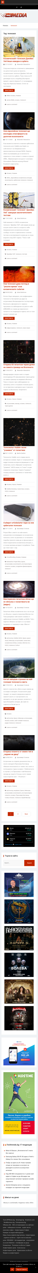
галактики (20, 489)
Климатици (7, 1245)
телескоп (23, 100)
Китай (7, 720)
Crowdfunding (11, 557)
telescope (12, 640)
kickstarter (10, 561)
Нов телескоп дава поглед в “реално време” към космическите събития (16, 286)
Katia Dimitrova (21, 218)
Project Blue (17, 561)
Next (26, 814)
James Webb (10, 100)
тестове (24, 254)
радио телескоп (10, 723)
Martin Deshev (21, 453)
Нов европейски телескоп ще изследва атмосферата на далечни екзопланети (16, 134)
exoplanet (17, 790)
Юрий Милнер (25, 797)
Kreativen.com (29, 1220)
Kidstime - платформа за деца (19, 1243)
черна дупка (9, 406)
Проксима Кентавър (22, 795)
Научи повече (22, 1269)
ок (12, 1269)
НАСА (6, 491)
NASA (20, 638)
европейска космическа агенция (21, 178)
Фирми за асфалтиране (11, 1253)
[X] (21, 7)
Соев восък (21, 1248)
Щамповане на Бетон (24, 1250)
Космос (13, 95)
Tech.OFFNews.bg (9, 1220)
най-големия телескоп (22, 720)
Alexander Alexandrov (23, 64)
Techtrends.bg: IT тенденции (19, 1145)
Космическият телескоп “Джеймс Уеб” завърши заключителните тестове (18, 212)
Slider (8, 95)
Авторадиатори (20, 1240)
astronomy (10, 638)
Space (23, 561)
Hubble (9, 489)
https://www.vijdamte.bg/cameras (14, 1235)
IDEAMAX (10, 1240)
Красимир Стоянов (23, 528)
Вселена (14, 489)
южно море (26, 328)
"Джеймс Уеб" (11, 254)
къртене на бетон (9, 1237)
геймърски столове (14, 1227)
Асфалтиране (30, 1235)
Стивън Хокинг (10, 797)
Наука (14, 399)
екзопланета (9, 180)
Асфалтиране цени (9, 1248)
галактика (26, 640)
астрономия (10, 403)
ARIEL (8, 178)
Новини (18, 95)
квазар (17, 403)
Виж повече (9, 90)
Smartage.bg (20, 1220)
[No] (36, 1267)
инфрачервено (11, 328)
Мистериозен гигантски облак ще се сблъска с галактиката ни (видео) (18, 602)
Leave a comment (12, 104)
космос (17, 100)
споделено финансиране (24, 566)
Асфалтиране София (22, 1230)
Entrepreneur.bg (21, 1222)
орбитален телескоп (20, 180)
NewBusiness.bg (9, 1222)
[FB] (17, 7)
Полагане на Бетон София (21, 1245)
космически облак (11, 643)
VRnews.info (7, 1225)
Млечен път (26, 643)
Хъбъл (17, 645)
